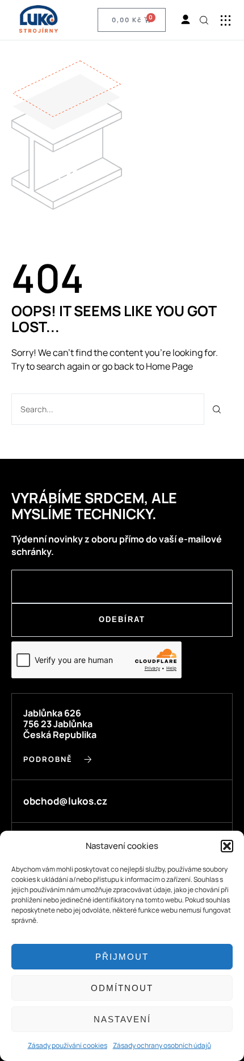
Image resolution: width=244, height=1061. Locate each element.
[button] (227, 846)
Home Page (169, 366)
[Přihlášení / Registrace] (185, 20)
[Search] (217, 409)
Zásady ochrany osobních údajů (162, 1045)
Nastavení (122, 1019)
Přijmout (122, 956)
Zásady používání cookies (67, 1045)
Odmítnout (122, 988)
